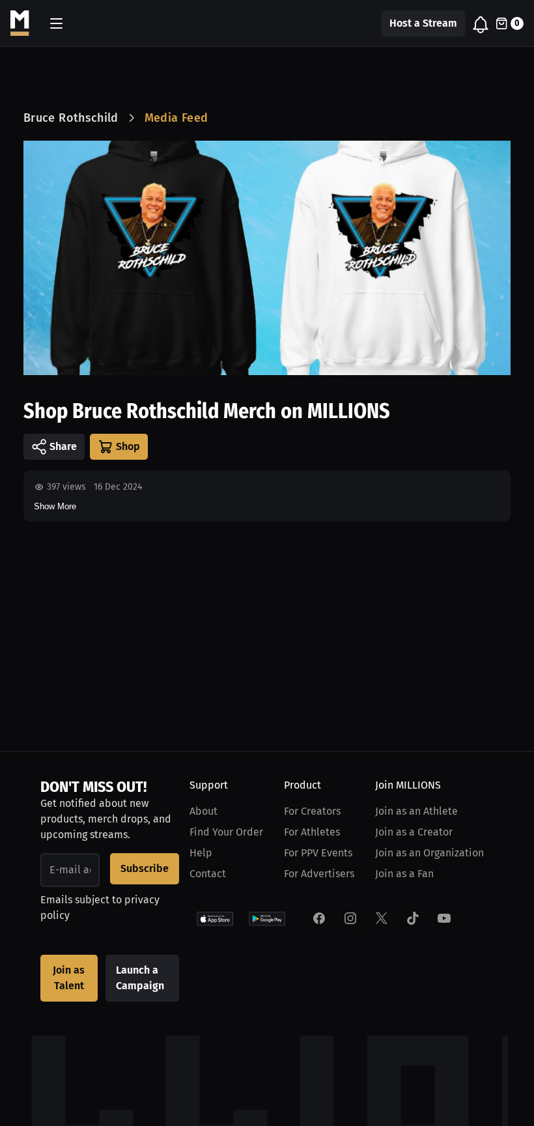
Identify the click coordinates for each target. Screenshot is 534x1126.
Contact (208, 873)
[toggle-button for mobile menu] (56, 23)
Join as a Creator (414, 832)
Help (201, 853)
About (204, 811)
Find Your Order (226, 832)
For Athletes (312, 832)
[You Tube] (444, 918)
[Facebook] (319, 918)
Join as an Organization (429, 853)
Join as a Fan (404, 873)
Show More (55, 506)
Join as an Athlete (416, 811)
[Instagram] (350, 918)
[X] (381, 918)
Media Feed (176, 118)
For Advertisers (319, 873)
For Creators (312, 811)
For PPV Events (318, 853)
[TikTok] (412, 918)
